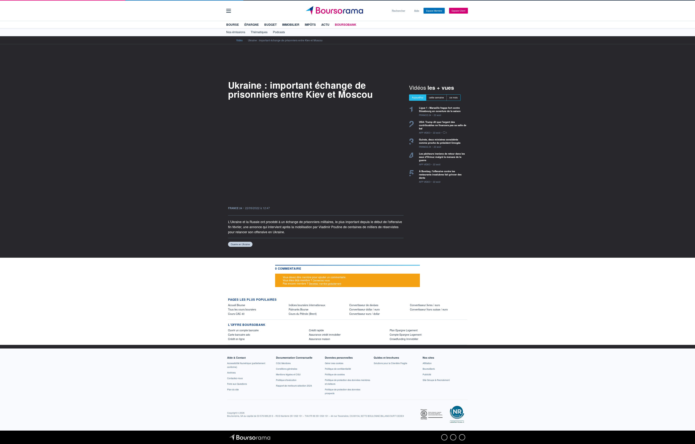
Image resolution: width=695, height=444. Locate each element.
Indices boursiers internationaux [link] (307, 305)
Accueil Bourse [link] (236, 305)
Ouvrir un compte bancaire (243, 330)
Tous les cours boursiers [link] (242, 309)
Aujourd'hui (417, 97)
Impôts (310, 24)
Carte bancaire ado (239, 334)
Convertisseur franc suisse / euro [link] (429, 309)
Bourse (232, 24)
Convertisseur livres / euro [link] (425, 305)
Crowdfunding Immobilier (404, 339)
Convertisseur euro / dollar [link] (364, 314)
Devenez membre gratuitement (325, 283)
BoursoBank (345, 24)
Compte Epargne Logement (406, 334)
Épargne (251, 24)
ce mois (453, 97)
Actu (325, 24)
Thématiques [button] (259, 32)
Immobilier (290, 24)
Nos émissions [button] (235, 32)
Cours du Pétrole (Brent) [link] (303, 314)
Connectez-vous (321, 280)
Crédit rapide (316, 330)
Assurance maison (319, 339)
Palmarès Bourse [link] (298, 309)
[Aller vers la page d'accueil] (346, 10)
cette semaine (436, 97)
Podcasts (279, 32)
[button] (228, 11)
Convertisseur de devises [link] (363, 305)
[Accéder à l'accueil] (229, 40)
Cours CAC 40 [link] (236, 314)
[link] (231, 372)
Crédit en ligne (236, 339)
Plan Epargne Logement (404, 330)
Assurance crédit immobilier (325, 334)
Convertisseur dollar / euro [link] (364, 309)
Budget (270, 24)
